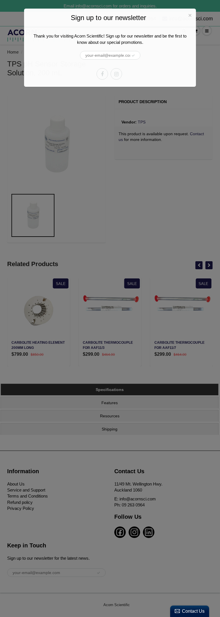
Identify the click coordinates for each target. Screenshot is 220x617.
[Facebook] (102, 74)
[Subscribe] (133, 55)
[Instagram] (116, 74)
